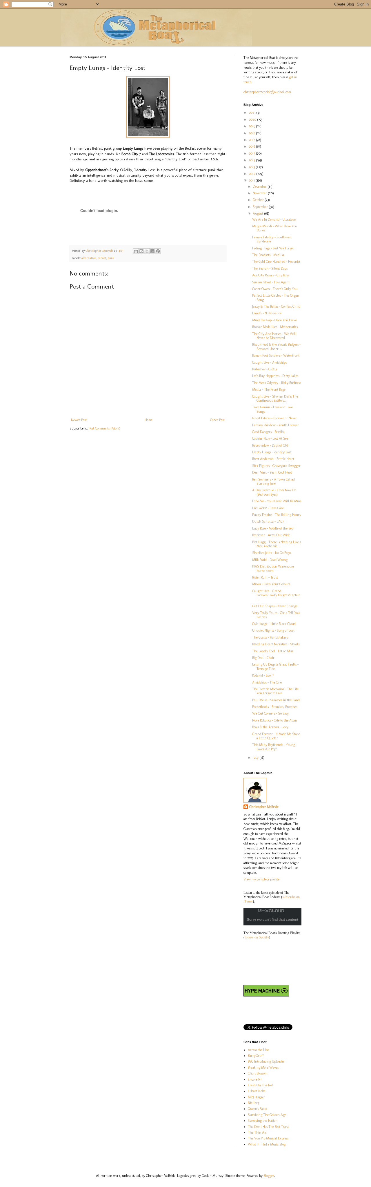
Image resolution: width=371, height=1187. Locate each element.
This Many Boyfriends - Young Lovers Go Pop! (273, 747)
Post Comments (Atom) (104, 428)
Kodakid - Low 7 (263, 675)
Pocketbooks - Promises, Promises (274, 707)
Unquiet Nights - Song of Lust (273, 630)
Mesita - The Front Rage (268, 389)
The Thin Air (257, 1132)
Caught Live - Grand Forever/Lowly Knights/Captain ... (276, 595)
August (258, 213)
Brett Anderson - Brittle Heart (273, 459)
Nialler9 (253, 1103)
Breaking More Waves (263, 1067)
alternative (88, 258)
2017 (252, 140)
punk (111, 258)
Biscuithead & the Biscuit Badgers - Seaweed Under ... (276, 346)
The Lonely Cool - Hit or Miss (272, 651)
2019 (252, 126)
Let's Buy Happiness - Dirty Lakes (275, 376)
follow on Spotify (257, 937)
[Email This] (136, 251)
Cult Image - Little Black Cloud (274, 624)
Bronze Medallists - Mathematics (275, 327)
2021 (252, 112)
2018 (252, 133)
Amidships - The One (267, 682)
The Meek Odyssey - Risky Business (276, 383)
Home (148, 420)
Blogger (268, 1176)
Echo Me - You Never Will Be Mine (276, 501)
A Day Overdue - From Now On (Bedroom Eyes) (274, 492)
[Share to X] (147, 251)
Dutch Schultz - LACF (268, 521)
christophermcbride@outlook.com (267, 92)
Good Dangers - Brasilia (268, 432)
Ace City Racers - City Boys (270, 275)
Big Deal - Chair (263, 658)
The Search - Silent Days (270, 269)
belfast (101, 258)
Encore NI (254, 1079)
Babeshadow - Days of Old (270, 445)
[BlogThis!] (141, 251)
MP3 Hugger (256, 1097)
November (260, 193)
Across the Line (258, 1050)
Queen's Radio (257, 1109)
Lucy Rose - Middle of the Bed (272, 528)
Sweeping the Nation (262, 1121)
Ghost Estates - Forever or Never (274, 418)
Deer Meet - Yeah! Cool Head (272, 472)
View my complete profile (261, 879)
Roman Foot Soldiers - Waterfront (275, 356)
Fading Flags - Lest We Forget (273, 248)
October (259, 200)
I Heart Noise (256, 1091)
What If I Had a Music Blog (266, 1144)
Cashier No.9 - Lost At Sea (270, 438)
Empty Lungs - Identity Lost (271, 452)
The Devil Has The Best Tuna (268, 1127)
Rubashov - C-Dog (264, 369)
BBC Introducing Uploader (266, 1061)
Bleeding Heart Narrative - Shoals (275, 644)
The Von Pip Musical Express (268, 1138)
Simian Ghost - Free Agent (271, 282)
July (256, 757)
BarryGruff (256, 1056)
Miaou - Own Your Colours (271, 584)
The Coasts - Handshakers (270, 637)
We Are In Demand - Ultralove (274, 220)
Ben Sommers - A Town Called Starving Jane (273, 481)
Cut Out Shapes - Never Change (274, 606)
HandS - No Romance (266, 313)
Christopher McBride (264, 807)
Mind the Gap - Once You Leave (274, 320)
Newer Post (79, 420)
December (260, 186)
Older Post (217, 420)
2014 (252, 160)
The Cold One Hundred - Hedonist (276, 262)
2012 (252, 174)
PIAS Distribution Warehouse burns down (273, 568)
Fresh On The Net (260, 1085)
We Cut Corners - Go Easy (270, 713)
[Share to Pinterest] (158, 251)
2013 (252, 167)
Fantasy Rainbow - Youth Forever (275, 425)
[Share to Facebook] (152, 251)
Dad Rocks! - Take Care (268, 508)
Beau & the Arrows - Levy (270, 727)
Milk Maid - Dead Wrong (270, 560)
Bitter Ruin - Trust (265, 577)
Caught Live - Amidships (269, 362)
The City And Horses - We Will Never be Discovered (274, 336)
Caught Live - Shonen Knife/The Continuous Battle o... (275, 398)
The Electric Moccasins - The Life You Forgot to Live (275, 691)
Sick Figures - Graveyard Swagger (276, 466)
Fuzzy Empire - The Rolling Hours (276, 515)
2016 (252, 146)
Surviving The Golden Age (267, 1115)
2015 (252, 153)
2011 (252, 180)
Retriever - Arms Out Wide (271, 535)
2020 (253, 119)
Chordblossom (257, 1073)
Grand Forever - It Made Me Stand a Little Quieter (276, 736)
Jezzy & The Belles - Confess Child (276, 307)
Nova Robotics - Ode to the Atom (274, 720)
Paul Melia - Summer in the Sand (276, 700)
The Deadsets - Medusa (268, 255)
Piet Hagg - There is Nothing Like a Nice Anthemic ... (276, 544)
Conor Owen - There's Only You (274, 289)
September (261, 207)
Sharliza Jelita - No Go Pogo (271, 553)
